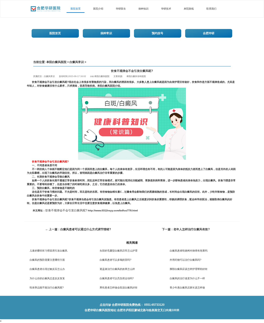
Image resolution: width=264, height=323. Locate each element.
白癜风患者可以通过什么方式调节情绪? (85, 229)
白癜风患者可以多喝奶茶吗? (115, 259)
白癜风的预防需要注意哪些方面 (47, 259)
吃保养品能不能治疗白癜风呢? (47, 287)
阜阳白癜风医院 (56, 62)
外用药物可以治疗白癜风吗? (185, 259)
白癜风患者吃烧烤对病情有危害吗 (188, 250)
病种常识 (106, 33)
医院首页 (76, 8)
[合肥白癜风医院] (45, 4)
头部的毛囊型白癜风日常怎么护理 (118, 250)
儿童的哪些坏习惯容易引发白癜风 (48, 250)
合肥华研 (208, 33)
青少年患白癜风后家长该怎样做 (187, 287)
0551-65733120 (154, 304)
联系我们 (211, 8)
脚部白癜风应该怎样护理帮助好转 (188, 269)
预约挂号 (157, 33)
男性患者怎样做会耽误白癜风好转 (118, 287)
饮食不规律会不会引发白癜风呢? (66, 210)
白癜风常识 (77, 62)
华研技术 (166, 8)
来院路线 (189, 8)
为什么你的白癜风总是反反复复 (47, 278)
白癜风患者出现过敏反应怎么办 (47, 269)
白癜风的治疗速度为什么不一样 (187, 278)
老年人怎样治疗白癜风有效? (191, 229)
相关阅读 (132, 242)
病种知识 (143, 8)
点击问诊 (105, 304)
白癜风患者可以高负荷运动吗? (117, 278)
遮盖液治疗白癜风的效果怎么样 (117, 269)
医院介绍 (98, 8)
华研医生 (121, 8)
